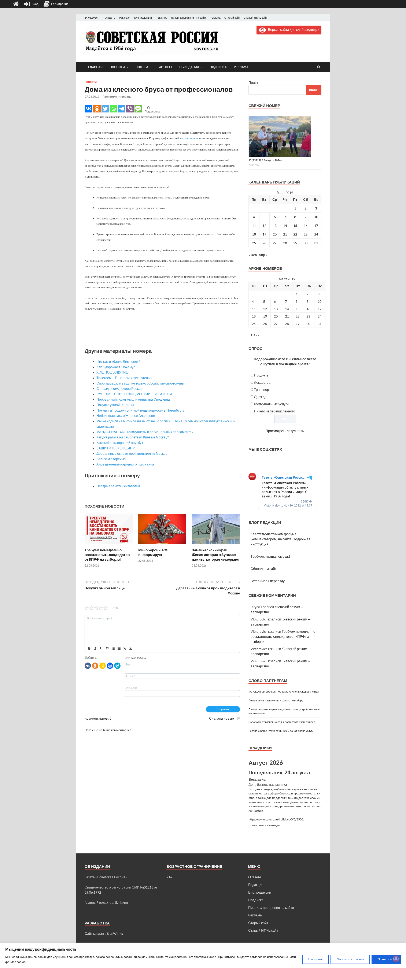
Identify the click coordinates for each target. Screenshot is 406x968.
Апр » (263, 255)
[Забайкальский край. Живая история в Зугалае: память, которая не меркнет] (216, 545)
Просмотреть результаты (285, 431)
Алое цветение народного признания (125, 464)
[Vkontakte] (88, 108)
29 (295, 243)
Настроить (315, 959)
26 (264, 243)
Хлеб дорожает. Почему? (115, 367)
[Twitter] (105, 108)
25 (254, 243)
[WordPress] (117, 665)
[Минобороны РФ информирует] (162, 545)
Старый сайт (232, 17)
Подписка (161, 17)
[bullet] (119, 648)
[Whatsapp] (113, 108)
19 (264, 234)
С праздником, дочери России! (120, 388)
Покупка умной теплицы (115, 405)
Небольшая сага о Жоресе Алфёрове (125, 415)
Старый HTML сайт (255, 17)
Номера (142, 67)
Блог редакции (143, 17)
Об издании (189, 67)
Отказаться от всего (350, 959)
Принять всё (386, 959)
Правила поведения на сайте (189, 17)
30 (305, 243)
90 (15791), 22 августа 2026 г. (265, 160)
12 (264, 225)
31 (316, 243)
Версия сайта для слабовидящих (292, 29)
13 (275, 225)
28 (285, 243)
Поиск (253, 83)
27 (275, 243)
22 (295, 234)
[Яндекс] (102, 665)
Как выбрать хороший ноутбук (119, 443)
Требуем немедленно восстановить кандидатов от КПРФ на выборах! (107, 554)
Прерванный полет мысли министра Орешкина (133, 399)
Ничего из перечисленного (274, 411)
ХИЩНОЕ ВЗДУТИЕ (112, 372)
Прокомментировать (117, 96)
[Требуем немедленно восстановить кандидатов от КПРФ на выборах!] (109, 545)
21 (285, 234)
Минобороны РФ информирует (153, 552)
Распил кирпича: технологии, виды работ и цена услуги (280, 731)
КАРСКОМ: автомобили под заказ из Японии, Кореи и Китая (283, 691)
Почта (130, 676)
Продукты (261, 375)
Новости (117, 67)
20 (275, 234)
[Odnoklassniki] (97, 108)
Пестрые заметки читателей (118, 486)
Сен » (255, 335)
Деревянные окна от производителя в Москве (131, 453)
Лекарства (262, 382)
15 (295, 225)
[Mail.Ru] (110, 665)
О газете (110, 17)
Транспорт (262, 389)
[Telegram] (121, 108)
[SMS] (138, 108)
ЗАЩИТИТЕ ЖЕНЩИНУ (115, 448)
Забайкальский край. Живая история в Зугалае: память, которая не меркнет (216, 554)
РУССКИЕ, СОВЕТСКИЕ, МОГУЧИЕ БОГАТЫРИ (134, 394)
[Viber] (130, 108)
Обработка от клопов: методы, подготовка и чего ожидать (282, 722)
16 (305, 225)
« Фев (252, 255)
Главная (95, 67)
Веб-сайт (131, 688)
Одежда (260, 397)
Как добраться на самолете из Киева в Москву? (132, 437)
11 (254, 225)
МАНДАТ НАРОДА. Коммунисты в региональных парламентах (144, 432)
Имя (129, 664)
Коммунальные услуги (271, 404)
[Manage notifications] (396, 958)
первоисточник (189, 138)
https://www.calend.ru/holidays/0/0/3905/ (276, 819)
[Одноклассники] (95, 665)
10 (316, 217)
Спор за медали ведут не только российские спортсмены (140, 383)
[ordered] (113, 648)
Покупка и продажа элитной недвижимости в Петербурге (140, 410)
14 (285, 225)
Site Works (115, 933)
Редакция (124, 17)
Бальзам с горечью (111, 459)
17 (316, 225)
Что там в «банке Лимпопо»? (118, 361)
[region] (203, 955)
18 (254, 234)
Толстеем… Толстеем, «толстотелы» (124, 378)
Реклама (215, 17)
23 (305, 234)
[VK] (88, 665)
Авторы (165, 67)
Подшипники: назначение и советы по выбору (275, 700)
